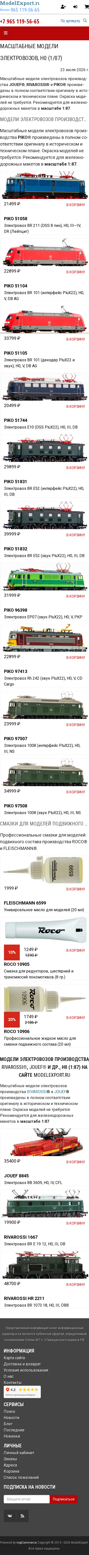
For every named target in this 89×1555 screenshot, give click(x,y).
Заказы (10, 1459)
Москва (5, 10)
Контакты (13, 1382)
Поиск (9, 1411)
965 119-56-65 (25, 10)
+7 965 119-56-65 (19, 21)
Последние (14, 1430)
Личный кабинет (19, 1452)
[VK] (10, 1516)
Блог (8, 1424)
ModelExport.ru (20, 3)
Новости (11, 1417)
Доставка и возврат (22, 1364)
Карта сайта (14, 1358)
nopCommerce (27, 1542)
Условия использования (26, 1370)
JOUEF (36, 1067)
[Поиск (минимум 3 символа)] (85, 21)
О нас (9, 1376)
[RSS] (22, 1516)
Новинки (12, 1436)
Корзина (11, 1471)
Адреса (10, 1465)
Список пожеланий (21, 1477)
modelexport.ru (52, 1075)
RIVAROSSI (12, 1067)
